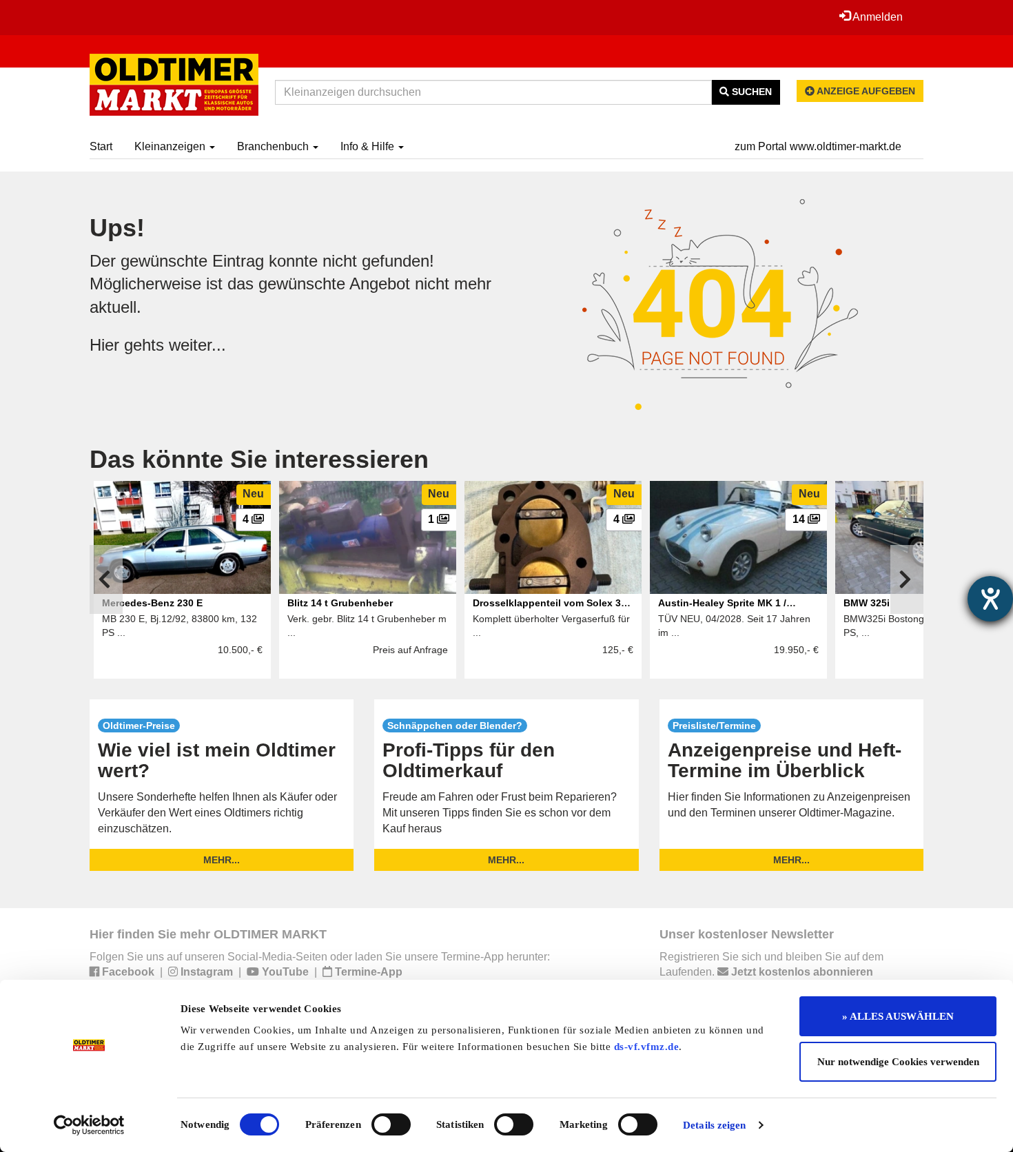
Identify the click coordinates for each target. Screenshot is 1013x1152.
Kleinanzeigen (171, 146)
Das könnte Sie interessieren (259, 459)
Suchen (750, 91)
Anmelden (876, 17)
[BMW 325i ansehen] (923, 537)
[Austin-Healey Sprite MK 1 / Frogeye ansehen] (738, 537)
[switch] (391, 1124)
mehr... (221, 859)
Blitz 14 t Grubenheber (340, 602)
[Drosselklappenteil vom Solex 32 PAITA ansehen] (553, 537)
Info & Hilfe (368, 146)
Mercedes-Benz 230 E (152, 602)
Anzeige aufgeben (865, 90)
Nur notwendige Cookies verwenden (898, 1061)
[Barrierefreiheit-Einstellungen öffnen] (990, 598)
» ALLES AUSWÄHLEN (898, 1016)
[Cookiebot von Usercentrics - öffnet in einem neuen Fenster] (89, 1125)
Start (101, 146)
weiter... (197, 345)
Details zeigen (714, 1125)
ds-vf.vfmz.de (646, 1046)
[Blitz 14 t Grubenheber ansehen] (367, 537)
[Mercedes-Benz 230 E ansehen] (182, 537)
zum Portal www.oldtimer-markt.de (818, 146)
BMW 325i (866, 602)
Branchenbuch (274, 146)
